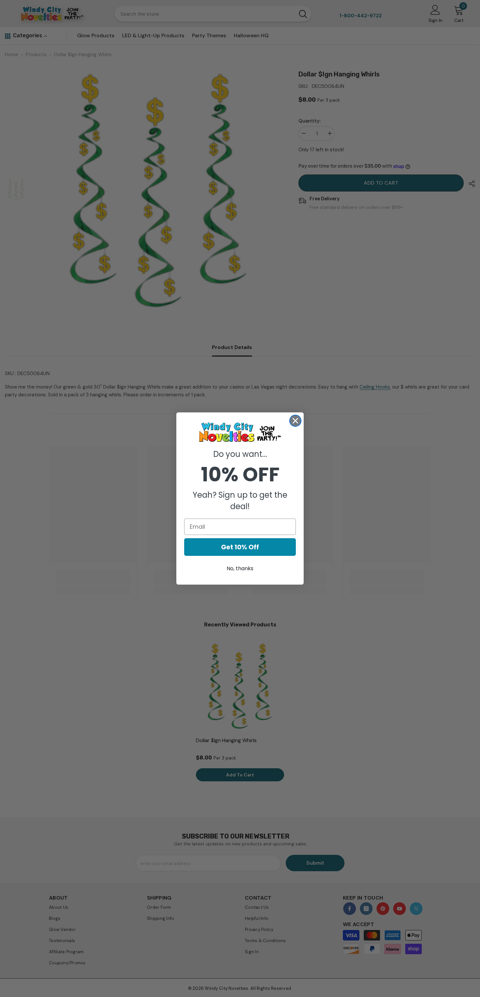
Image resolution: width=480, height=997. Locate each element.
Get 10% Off (240, 547)
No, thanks (240, 568)
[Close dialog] (295, 420)
